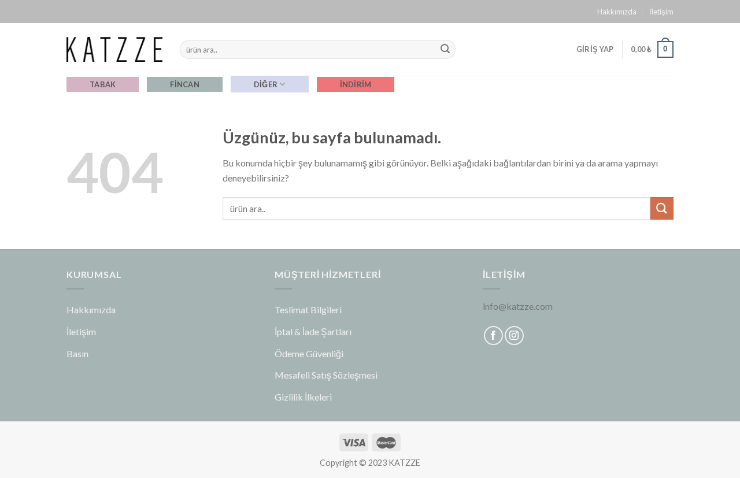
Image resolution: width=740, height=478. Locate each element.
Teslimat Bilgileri (308, 309)
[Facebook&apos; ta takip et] (493, 335)
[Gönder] (445, 50)
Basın (77, 353)
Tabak (103, 84)
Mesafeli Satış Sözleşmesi (326, 374)
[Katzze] (114, 49)
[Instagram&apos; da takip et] (514, 335)
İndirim (356, 84)
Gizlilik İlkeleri (303, 396)
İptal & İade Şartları (313, 331)
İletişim (661, 11)
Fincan (184, 84)
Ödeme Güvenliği (309, 353)
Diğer (266, 84)
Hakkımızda (617, 11)
